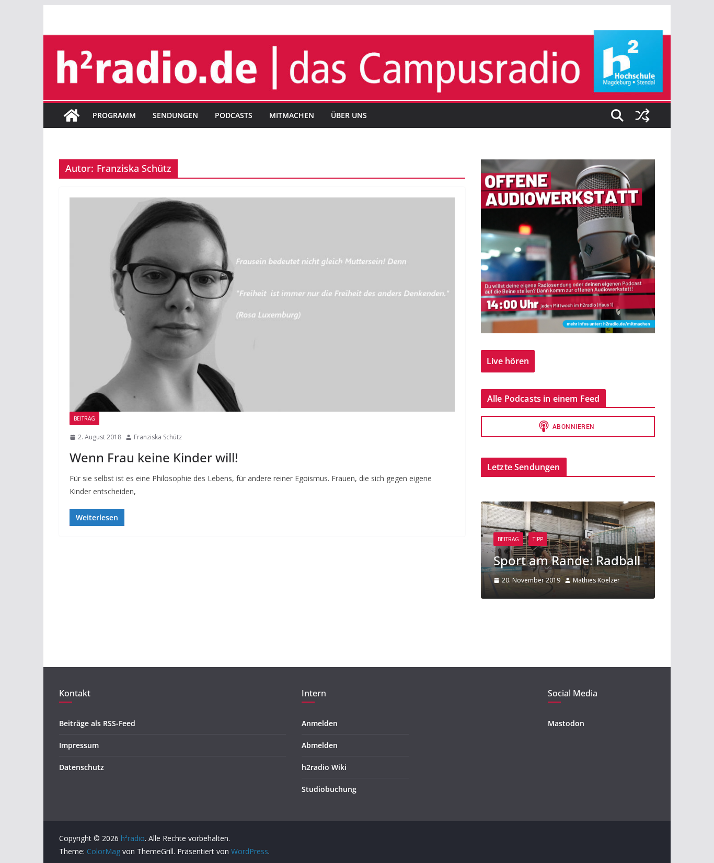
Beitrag (84, 418)
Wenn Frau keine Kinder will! (154, 457)
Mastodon (566, 723)
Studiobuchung (329, 789)
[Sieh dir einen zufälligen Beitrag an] (642, 115)
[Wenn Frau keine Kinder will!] (262, 304)
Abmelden (320, 745)
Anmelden (320, 723)
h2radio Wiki (324, 767)
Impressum (79, 745)
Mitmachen (291, 115)
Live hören (508, 361)
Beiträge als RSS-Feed (97, 723)
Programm (114, 115)
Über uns (349, 115)
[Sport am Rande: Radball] (568, 508)
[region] (568, 246)
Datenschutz (81, 767)
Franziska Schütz (158, 437)
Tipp (538, 539)
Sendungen (175, 115)
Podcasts (233, 115)
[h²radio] (71, 115)
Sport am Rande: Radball (566, 560)
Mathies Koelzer (596, 580)
